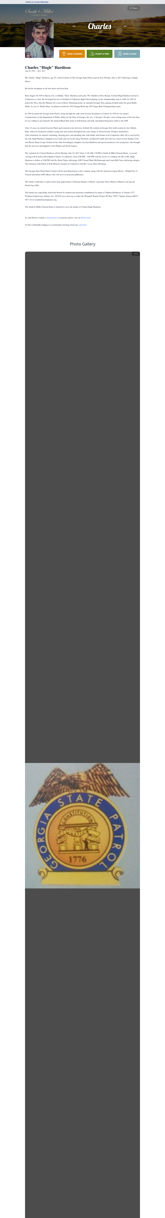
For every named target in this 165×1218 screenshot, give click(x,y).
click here (83, 224)
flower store (86, 217)
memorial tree (52, 217)
